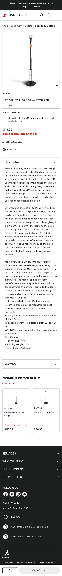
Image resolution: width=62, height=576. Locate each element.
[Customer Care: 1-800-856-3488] (5, 527)
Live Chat (16, 516)
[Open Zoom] (57, 85)
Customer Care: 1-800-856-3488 (29, 526)
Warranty (10, 364)
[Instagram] (18, 494)
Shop (5, 25)
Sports (28, 25)
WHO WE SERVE (13, 461)
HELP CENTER (12, 477)
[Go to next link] (58, 4)
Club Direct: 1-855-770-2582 (27, 536)
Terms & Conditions (25, 562)
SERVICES (9, 453)
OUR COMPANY (13, 469)
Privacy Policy (7, 562)
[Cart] (50, 15)
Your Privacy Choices (44, 562)
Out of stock (39, 570)
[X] (12, 494)
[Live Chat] (5, 517)
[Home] (14, 15)
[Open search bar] (41, 15)
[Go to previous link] (4, 4)
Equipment (16, 25)
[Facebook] (5, 494)
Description (12, 162)
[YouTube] (24, 494)
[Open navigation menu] (57, 15)
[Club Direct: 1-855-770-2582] (5, 537)
